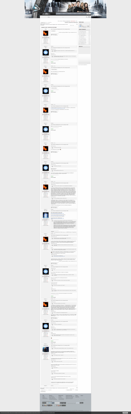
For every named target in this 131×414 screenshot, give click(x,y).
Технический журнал (61, 399)
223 (67, 300)
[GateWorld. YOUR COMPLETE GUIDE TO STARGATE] (48, 403)
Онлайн (79, 13)
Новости (64, 13)
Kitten (46, 29)
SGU (53, 396)
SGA (51, 396)
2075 (47, 79)
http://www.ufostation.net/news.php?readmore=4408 (57, 215)
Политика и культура (49, 24)
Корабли (63, 398)
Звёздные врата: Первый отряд (70, 396)
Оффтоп (44, 24)
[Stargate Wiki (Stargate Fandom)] (71, 403)
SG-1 (50, 396)
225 (68, 345)
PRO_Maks (45, 210)
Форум (88, 13)
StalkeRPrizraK (45, 345)
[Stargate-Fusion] (81, 403)
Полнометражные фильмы (52, 398)
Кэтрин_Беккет (48, 23)
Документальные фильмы (69, 398)
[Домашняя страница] (55, 66)
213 (69, 67)
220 (67, 210)
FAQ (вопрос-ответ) (45, 398)
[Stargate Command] (44, 403)
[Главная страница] (46, 13)
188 (47, 60)
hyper (46, 47)
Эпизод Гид (69, 13)
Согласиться (125, 412)
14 (49, 22)
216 (67, 124)
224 (67, 321)
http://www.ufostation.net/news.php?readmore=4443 (57, 213)
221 (67, 235)
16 (50, 22)
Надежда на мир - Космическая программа (58, 24)
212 (69, 47)
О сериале (58, 13)
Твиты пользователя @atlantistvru (82, 64)
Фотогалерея (77, 396)
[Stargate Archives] (56, 403)
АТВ (43, 395)
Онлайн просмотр (69, 395)
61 (47, 357)
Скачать (75, 13)
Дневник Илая (55, 399)
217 (67, 144)
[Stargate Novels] (63, 403)
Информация (60, 395)
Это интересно (51, 399)
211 (69, 29)
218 (67, 163)
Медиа (84, 13)
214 (69, 86)
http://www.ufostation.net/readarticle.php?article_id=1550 (58, 108)
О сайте (43, 396)
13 (48, 22)
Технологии (59, 398)
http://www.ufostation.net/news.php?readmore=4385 (57, 218)
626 (47, 223)
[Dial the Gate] (52, 403)
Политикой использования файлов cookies (48, 412)
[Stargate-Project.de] (77, 403)
